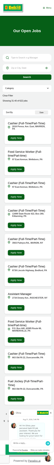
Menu (48, 8)
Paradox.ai (34, 460)
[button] (27, 88)
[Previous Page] (6, 414)
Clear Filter (8, 96)
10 (9, 421)
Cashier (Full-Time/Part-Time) (26, 123)
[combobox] (27, 68)
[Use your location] (46, 68)
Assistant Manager (19, 294)
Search (27, 77)
